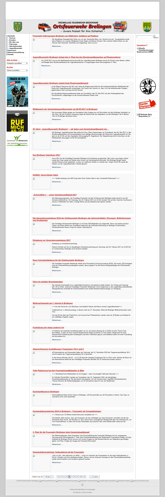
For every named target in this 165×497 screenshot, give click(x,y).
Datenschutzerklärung (16, 52)
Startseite (11, 36)
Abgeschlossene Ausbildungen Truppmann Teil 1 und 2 (58, 349)
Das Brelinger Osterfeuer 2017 (46, 155)
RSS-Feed (51, 481)
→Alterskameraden (15, 46)
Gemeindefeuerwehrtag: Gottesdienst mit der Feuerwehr (58, 452)
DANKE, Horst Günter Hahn (45, 175)
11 (84, 477)
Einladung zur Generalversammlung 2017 (52, 240)
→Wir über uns (13, 42)
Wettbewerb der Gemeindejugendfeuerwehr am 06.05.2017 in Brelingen (65, 109)
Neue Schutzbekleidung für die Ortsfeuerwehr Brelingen (58, 260)
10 (81, 477)
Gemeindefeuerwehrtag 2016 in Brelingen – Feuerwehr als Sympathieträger (67, 411)
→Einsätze (12, 40)
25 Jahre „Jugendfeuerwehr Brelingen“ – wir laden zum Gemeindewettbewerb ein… (71, 129)
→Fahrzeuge (12, 44)
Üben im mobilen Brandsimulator (48, 282)
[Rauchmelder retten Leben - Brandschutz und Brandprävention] (17, 131)
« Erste (47, 477)
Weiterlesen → (57, 46)
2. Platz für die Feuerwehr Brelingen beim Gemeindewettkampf (61, 432)
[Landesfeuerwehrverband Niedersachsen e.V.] (148, 94)
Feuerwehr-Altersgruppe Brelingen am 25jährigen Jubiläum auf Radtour (65, 36)
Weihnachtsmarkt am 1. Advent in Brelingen (53, 303)
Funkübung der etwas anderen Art (48, 328)
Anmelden (112, 481)
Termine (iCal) (92, 481)
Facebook (74, 481)
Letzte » (96, 477)
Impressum (12, 50)
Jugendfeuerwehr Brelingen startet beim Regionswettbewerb (60, 83)
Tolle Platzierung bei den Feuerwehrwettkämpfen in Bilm (58, 371)
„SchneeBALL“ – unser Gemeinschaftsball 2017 (55, 195)
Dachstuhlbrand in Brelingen (46, 392)
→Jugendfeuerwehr (15, 48)
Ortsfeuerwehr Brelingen (29, 481)
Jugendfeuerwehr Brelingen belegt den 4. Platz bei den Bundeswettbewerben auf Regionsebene (77, 57)
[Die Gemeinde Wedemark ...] (17, 145)
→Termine (11, 38)
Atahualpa (91, 489)
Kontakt (10, 54)
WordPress (82, 489)
